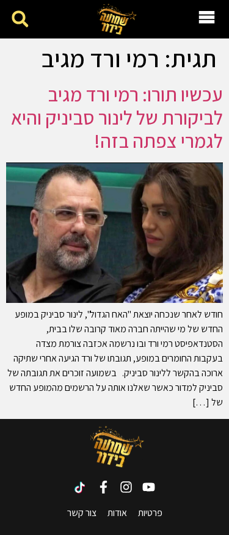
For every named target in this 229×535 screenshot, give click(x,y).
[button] (20, 19)
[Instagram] (126, 487)
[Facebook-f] (103, 487)
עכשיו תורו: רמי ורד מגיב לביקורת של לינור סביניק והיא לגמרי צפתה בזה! (117, 117)
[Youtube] (148, 487)
